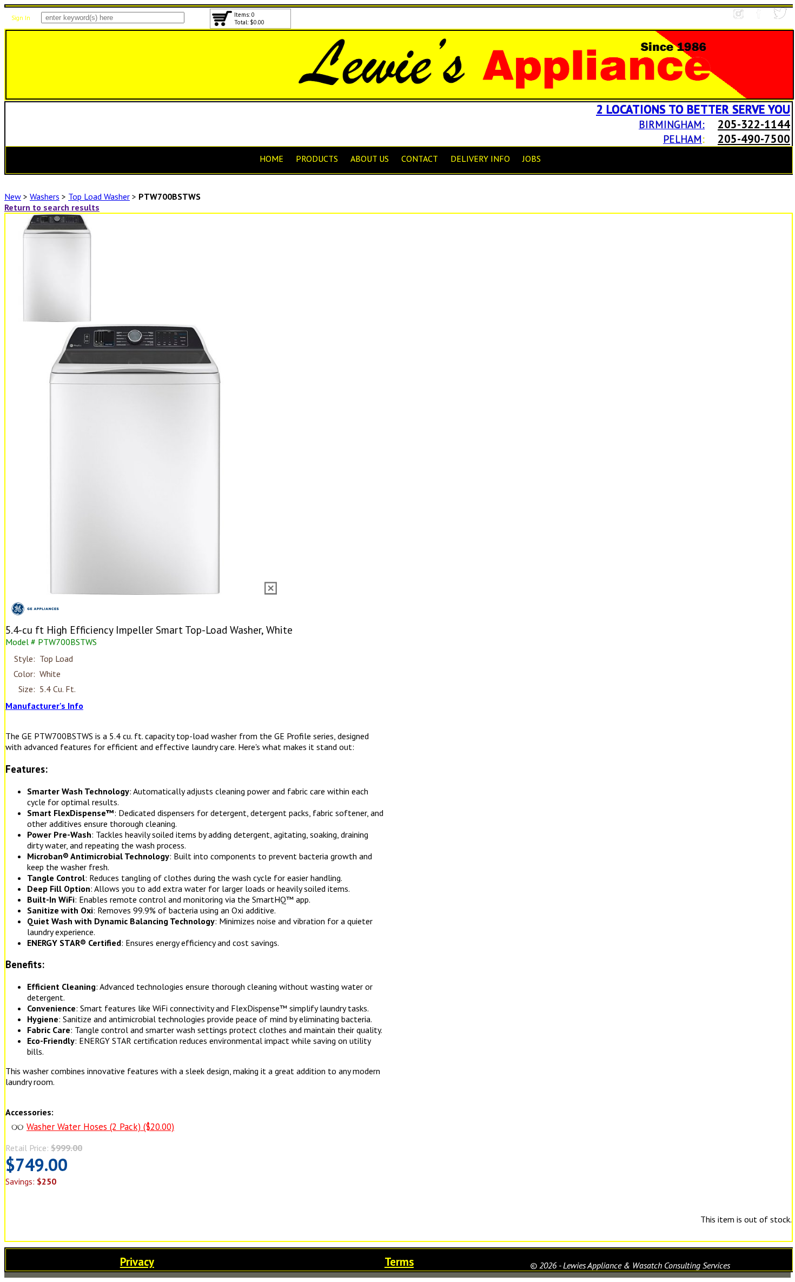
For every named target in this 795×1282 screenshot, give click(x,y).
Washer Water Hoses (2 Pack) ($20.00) (100, 1127)
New (12, 196)
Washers (44, 196)
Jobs (531, 158)
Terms (399, 1261)
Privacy (137, 1261)
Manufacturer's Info (44, 705)
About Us (369, 158)
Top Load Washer (99, 196)
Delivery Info (480, 158)
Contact (419, 158)
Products (317, 158)
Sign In (20, 18)
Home (271, 158)
